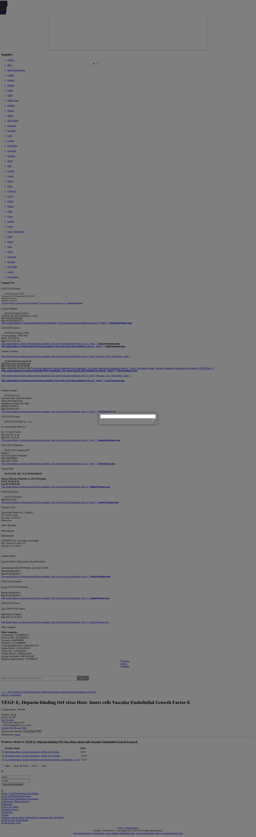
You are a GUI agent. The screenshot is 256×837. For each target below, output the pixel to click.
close (154, 421)
